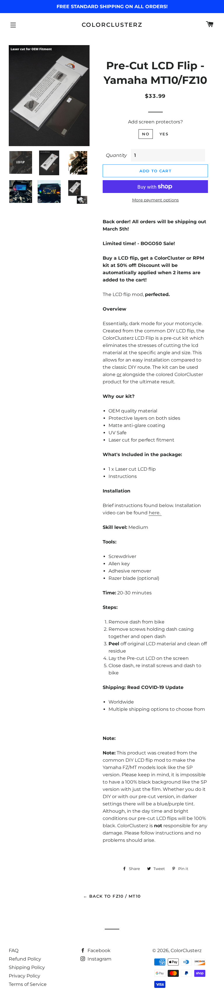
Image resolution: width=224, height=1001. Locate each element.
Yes (164, 134)
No (145, 134)
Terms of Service (28, 984)
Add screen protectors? (155, 122)
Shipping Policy (27, 967)
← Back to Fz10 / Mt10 (112, 896)
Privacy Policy (24, 976)
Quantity (116, 155)
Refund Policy (25, 959)
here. (155, 512)
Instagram (98, 959)
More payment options (155, 200)
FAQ (13, 950)
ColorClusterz (112, 24)
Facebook (98, 950)
